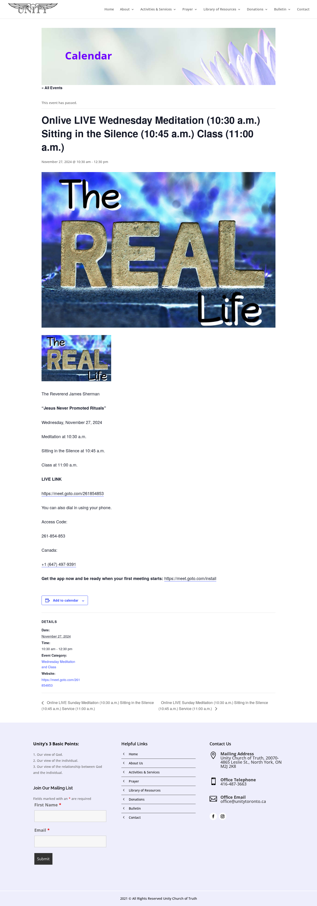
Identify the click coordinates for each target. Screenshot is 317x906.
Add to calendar (65, 600)
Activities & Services (156, 9)
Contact (303, 9)
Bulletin (280, 9)
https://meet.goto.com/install (190, 578)
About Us (136, 763)
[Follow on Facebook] (213, 816)
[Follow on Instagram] (222, 816)
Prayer (187, 9)
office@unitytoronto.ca (243, 801)
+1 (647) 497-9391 (59, 564)
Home (109, 9)
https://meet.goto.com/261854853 (73, 493)
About (125, 9)
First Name (47, 805)
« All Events (52, 87)
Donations (255, 9)
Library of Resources (220, 9)
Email (42, 830)
